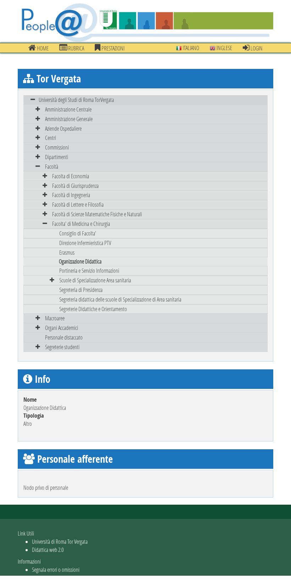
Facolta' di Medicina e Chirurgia (81, 223)
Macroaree (55, 318)
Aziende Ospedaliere (63, 128)
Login (256, 48)
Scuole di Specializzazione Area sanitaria (95, 280)
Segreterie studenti (62, 347)
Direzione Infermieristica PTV (85, 242)
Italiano (190, 47)
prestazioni (112, 48)
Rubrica (75, 48)
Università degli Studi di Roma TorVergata (76, 99)
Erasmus (67, 252)
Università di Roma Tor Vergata (60, 541)
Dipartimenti (56, 157)
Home (42, 48)
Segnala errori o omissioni (55, 569)
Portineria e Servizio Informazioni (89, 270)
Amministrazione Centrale (68, 109)
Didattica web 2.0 (48, 549)
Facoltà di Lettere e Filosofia (78, 204)
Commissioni (57, 147)
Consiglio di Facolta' (77, 233)
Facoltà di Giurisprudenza (75, 185)
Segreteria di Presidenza (81, 289)
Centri (50, 137)
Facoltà (51, 166)
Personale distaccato (64, 337)
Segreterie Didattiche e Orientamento (93, 309)
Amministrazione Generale (69, 119)
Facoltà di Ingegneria (71, 195)
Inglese (223, 47)
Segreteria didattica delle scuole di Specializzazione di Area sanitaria (120, 299)
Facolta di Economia (70, 176)
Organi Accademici (61, 327)
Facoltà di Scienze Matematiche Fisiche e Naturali (97, 214)
